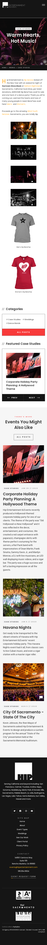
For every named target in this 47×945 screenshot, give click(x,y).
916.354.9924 (23, 871)
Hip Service (28, 80)
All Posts (23, 332)
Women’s (21, 104)
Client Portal (22, 841)
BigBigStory (16, 927)
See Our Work (22, 837)
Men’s (9, 104)
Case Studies (23, 29)
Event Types (22, 829)
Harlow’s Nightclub (32, 86)
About (22, 825)
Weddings (22, 833)
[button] (43, 4)
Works (12, 68)
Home (4, 68)
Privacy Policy (22, 845)
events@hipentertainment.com (23, 867)
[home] (14, 5)
